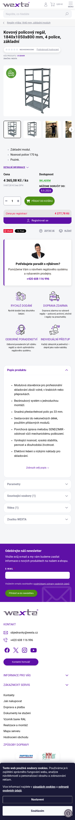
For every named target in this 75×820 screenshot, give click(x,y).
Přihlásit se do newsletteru (21, 593)
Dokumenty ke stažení (17, 713)
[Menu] (70, 4)
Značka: (10, 58)
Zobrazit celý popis (36, 467)
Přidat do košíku (42, 201)
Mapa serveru (11, 731)
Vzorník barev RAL (14, 719)
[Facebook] (6, 649)
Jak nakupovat (12, 701)
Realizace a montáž (15, 725)
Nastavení (37, 799)
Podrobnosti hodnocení (48, 49)
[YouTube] (34, 649)
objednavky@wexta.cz (24, 632)
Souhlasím (37, 810)
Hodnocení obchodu (15, 737)
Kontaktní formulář (21, 662)
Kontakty (8, 695)
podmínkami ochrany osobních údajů (51, 584)
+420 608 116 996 (38, 278)
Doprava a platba (14, 707)
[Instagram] (24, 649)
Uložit (9, 231)
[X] (15, 649)
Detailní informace (14, 167)
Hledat (67, 14)
